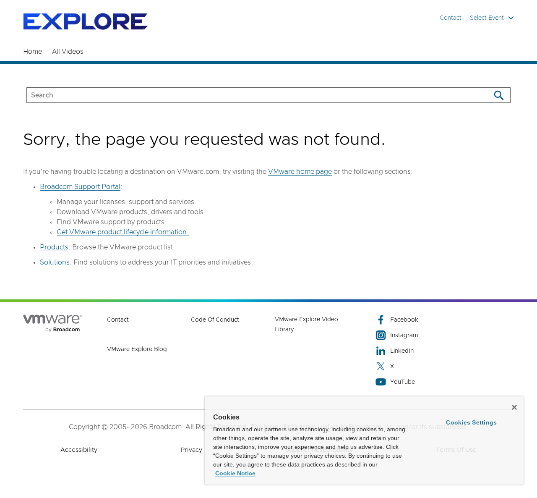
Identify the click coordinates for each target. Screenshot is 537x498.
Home (32, 51)
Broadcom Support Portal (80, 186)
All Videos (67, 51)
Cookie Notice (235, 473)
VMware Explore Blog (137, 349)
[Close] (514, 407)
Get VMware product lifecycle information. (123, 232)
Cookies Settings (471, 422)
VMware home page (300, 171)
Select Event (487, 18)
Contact (450, 18)
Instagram (404, 335)
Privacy (191, 450)
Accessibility (78, 450)
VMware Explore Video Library (306, 325)
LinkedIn (402, 351)
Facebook (404, 320)
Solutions (55, 262)
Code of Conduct (215, 320)
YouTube (402, 382)
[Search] (498, 95)
